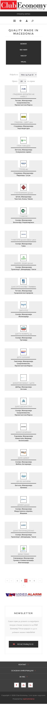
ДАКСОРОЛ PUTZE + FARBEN (23, 287)
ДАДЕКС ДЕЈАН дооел (23, 263)
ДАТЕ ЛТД (23, 310)
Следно (40, 581)
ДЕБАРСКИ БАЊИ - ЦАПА (23, 383)
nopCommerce (28, 699)
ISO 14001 (23, 50)
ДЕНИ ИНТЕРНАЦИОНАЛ (23, 531)
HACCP (24, 56)
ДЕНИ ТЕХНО (23, 554)
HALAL (23, 62)
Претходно (11, 581)
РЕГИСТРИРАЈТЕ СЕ (25, 644)
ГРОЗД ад (23, 169)
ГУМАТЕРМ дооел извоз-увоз (23, 240)
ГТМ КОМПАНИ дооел (23, 193)
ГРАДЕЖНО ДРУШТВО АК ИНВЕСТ (23, 95)
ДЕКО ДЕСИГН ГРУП (23, 406)
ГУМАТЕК (23, 216)
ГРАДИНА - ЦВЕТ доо (23, 122)
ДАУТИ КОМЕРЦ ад (23, 334)
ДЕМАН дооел (23, 505)
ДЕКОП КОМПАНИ (23, 432)
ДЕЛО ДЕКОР (23, 458)
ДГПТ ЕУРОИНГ (23, 357)
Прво (7, 581)
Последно (24, 585)
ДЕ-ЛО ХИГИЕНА (24, 481)
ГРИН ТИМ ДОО (23, 146)
